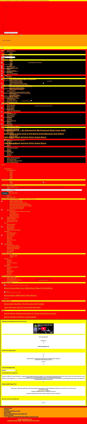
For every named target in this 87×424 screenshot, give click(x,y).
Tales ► (6, 275)
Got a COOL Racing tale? (7, 98)
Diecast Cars (14, 135)
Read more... (7, 291)
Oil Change (13, 213)
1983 (11, 59)
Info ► (6, 223)
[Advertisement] (42, 115)
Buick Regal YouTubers (14, 20)
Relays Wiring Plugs (16, 81)
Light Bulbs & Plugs (13, 98)
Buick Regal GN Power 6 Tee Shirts (20, 295)
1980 (11, 55)
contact (17, 378)
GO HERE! (49, 81)
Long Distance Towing (8, 68)
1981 (11, 176)
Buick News (10, 227)
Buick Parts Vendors (10, 24)
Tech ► (6, 75)
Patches (9, 238)
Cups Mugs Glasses (13, 248)
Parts (8, 69)
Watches (9, 243)
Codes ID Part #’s (12, 220)
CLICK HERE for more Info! (35, 62)
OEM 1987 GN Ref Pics (13, 230)
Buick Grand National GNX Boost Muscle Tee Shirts (28, 288)
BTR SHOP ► (8, 28)
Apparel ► (7, 231)
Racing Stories (11, 278)
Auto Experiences (12, 281)
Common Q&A (11, 99)
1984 (11, 61)
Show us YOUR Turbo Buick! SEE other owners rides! (13, 88)
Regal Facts (10, 228)
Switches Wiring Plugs (17, 207)
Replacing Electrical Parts (30, 420)
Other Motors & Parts (16, 89)
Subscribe (5, 193)
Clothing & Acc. (12, 233)
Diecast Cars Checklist (14, 16)
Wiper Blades (14, 96)
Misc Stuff (10, 152)
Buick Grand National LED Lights (10, 71)
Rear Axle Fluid (14, 214)
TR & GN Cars (11, 186)
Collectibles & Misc (13, 126)
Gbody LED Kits (9, 27)
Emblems (10, 72)
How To (9, 196)
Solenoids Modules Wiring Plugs (20, 85)
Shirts (9, 241)
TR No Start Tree (12, 102)
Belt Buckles (11, 234)
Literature (10, 132)
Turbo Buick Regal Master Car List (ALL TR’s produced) (24, 14)
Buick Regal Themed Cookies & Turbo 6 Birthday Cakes (30, 313)
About (9, 4)
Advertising (11, 6)
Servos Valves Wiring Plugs (18, 83)
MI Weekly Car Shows (13, 23)
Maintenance (11, 210)
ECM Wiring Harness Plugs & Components (23, 79)
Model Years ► (11, 51)
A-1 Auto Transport (7, 66)
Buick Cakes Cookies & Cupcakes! (20, 317)
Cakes (9, 149)
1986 (11, 63)
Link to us (10, 8)
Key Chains (10, 250)
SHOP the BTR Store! (43, 280)
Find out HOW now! (26, 100)
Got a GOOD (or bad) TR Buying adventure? (11, 95)
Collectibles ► (8, 244)
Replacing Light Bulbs (14, 420)
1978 (11, 52)
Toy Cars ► (10, 253)
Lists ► (6, 13)
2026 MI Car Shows (13, 21)
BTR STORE (7, 412)
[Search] (15, 57)
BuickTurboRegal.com (25, 419)
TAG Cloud (10, 11)
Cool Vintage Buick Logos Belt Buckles (22, 307)
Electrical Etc (11, 78)
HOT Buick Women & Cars (12, 411)
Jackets (9, 237)
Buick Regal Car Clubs (14, 17)
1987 (11, 65)
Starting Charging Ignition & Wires (21, 86)
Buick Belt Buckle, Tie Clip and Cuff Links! (24, 304)
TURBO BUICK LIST (41, 390)
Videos (9, 155)
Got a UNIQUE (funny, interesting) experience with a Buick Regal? (16, 93)
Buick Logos (11, 225)
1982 (11, 177)
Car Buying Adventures (14, 280)
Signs (8, 145)
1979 (11, 53)
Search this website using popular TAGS (43, 105)
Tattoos (9, 153)
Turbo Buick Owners (13, 277)
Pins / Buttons (11, 240)
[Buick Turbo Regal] (20, 40)
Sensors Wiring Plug (16, 82)
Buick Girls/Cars (9, 26)
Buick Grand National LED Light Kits (15, 414)
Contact (9, 7)
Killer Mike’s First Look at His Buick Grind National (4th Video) (34, 134)
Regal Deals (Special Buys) (15, 30)
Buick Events (11, 105)
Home (3, 50)
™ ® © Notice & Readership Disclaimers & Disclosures (21, 416)
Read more (7, 151)
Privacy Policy (8, 415)
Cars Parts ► (8, 49)
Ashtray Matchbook (13, 128)
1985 (11, 181)
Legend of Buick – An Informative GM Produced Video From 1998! (35, 130)
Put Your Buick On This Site (15, 10)
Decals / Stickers (12, 73)
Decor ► (6, 139)
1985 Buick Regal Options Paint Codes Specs (25, 137)
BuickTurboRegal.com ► (12, 3)
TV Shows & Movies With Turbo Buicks (19, 18)
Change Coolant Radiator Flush (20, 92)
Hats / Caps (10, 235)
